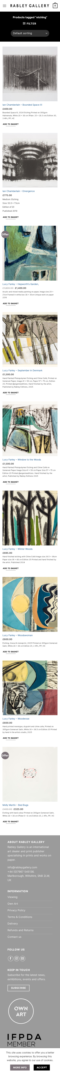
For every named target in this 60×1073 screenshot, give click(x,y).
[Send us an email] (22, 958)
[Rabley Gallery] (29, 6)
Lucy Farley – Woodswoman (17, 635)
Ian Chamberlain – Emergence (18, 191)
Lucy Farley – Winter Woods (17, 549)
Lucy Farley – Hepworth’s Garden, (20, 284)
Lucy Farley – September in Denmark (22, 370)
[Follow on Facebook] (10, 958)
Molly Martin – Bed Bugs (15, 805)
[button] (4, 6)
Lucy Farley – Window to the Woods (21, 459)
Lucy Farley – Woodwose (15, 718)
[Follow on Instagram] (16, 958)
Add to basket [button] (10, 124)
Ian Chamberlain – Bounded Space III (22, 104)
